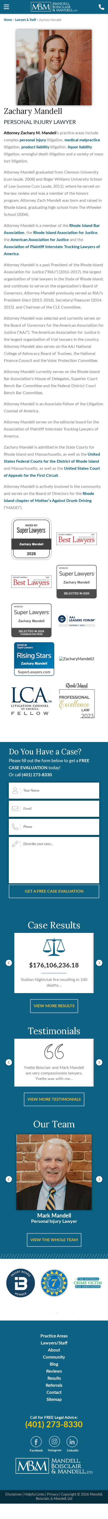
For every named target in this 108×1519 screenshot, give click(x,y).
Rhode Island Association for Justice (65, 233)
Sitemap (54, 1399)
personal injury (33, 140)
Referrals (54, 1385)
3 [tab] (50, 1312)
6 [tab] (72, 1312)
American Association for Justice (40, 240)
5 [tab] (65, 1312)
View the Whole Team (54, 1240)
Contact (54, 1392)
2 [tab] (42, 1312)
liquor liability (80, 147)
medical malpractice (82, 140)
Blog (54, 1364)
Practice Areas (54, 1336)
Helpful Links (34, 1494)
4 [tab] (57, 1312)
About (54, 1350)
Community (54, 1357)
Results (54, 1378)
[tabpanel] (20, 1283)
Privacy (53, 1494)
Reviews (54, 1371)
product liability (35, 147)
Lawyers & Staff (25, 19)
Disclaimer (13, 1494)
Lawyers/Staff (54, 1343)
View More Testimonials (54, 1099)
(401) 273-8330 (37, 775)
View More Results (54, 1006)
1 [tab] (35, 1312)
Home (8, 19)
